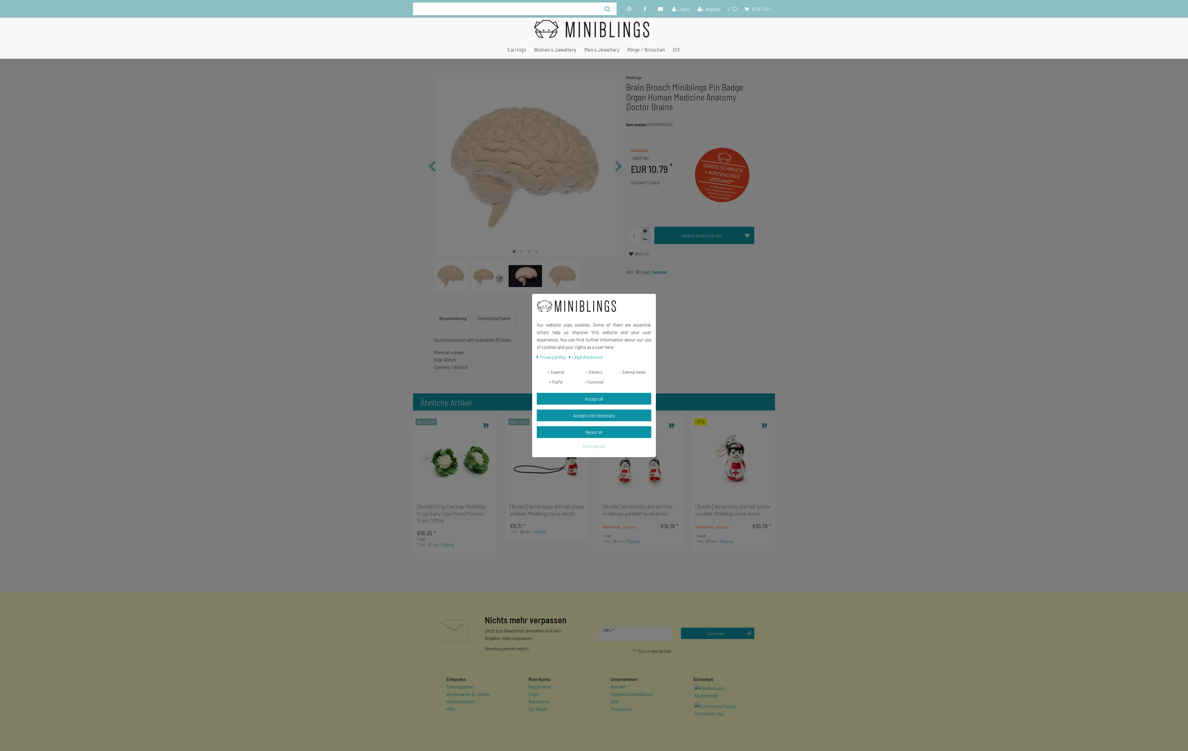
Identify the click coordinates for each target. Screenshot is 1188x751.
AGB (614, 701)
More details (594, 446)
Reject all (594, 432)
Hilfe (450, 709)
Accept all (594, 398)
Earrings (516, 49)
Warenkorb (538, 701)
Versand (659, 272)
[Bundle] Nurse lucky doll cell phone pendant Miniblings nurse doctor (547, 510)
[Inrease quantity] (645, 231)
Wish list (641, 253)
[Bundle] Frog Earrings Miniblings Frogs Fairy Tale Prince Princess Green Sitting (451, 513)
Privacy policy (553, 357)
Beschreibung (453, 318)
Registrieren (539, 686)
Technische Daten (494, 318)
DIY (677, 49)
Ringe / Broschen (646, 49)
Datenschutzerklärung (631, 694)
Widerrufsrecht (460, 701)
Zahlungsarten (459, 686)
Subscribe (715, 633)
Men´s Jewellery (602, 49)
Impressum (621, 709)
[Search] (607, 8)
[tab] (453, 318)
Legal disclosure (587, 357)
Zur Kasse (537, 709)
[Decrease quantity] (645, 239)
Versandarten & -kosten (468, 694)
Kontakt (618, 686)
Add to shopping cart (702, 235)
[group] (455, 457)
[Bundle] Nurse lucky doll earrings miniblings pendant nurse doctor (638, 510)
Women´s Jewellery (555, 49)
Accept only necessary (594, 415)
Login (533, 694)
